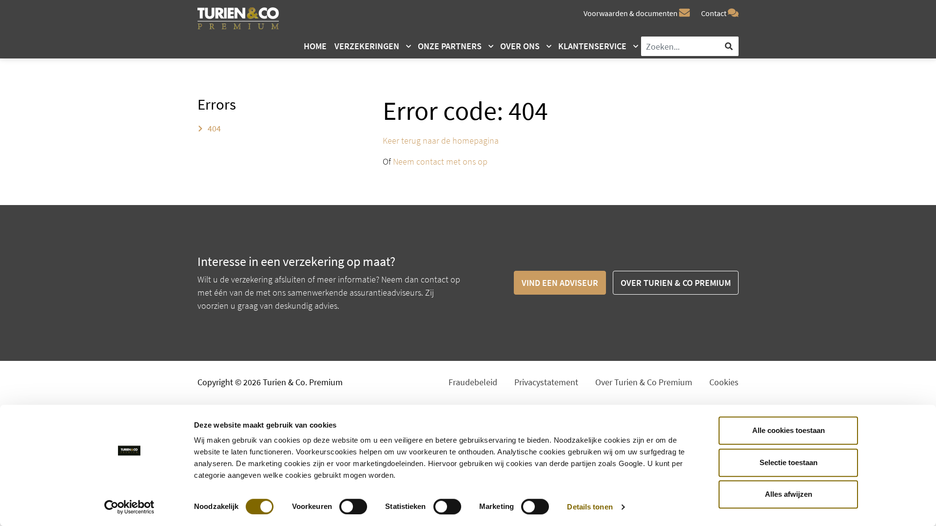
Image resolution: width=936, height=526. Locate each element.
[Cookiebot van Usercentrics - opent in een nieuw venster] (129, 507)
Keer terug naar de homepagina (441, 140)
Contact (714, 13)
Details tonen (589, 507)
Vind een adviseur (560, 282)
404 (213, 128)
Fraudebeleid (472, 382)
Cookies (724, 382)
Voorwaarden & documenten (631, 13)
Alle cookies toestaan (788, 430)
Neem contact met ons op (440, 161)
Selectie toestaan (789, 462)
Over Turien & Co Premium (676, 282)
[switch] (353, 506)
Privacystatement (546, 382)
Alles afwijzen (788, 494)
